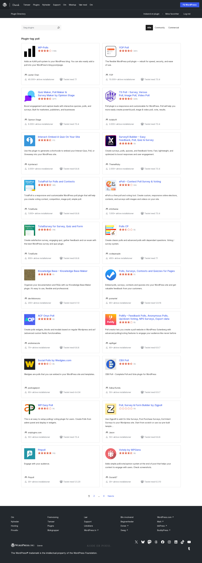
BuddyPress (164, 530)
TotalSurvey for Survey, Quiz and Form (60, 226)
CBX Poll (124, 360)
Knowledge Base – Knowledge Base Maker (63, 271)
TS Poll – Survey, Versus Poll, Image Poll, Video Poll (134, 94)
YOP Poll (124, 47)
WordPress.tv (91, 530)
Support (88, 521)
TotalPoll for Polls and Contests (56, 181)
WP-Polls (43, 47)
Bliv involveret (127, 517)
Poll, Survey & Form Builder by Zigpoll (140, 405)
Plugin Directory (18, 14)
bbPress (162, 526)
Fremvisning (53, 517)
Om (12, 517)
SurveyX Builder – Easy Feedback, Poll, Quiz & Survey (136, 138)
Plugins (51, 526)
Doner (125, 526)
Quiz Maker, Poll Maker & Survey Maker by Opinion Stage (56, 94)
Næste (111, 496)
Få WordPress (190, 5)
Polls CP (123, 226)
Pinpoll (41, 449)
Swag (124, 530)
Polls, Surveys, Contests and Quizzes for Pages (147, 271)
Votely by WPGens (130, 449)
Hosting (14, 526)
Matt (160, 521)
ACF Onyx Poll (46, 315)
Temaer (51, 521)
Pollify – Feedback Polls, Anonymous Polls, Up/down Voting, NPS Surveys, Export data (144, 317)
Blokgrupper (53, 530)
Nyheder (15, 521)
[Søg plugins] (58, 27)
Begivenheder (127, 521)
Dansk (40, 545)
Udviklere (88, 526)
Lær (86, 517)
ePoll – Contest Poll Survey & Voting (140, 181)
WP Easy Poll (45, 405)
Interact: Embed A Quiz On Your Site (59, 136)
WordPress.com (165, 517)
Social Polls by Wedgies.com (54, 360)
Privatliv (14, 530)
